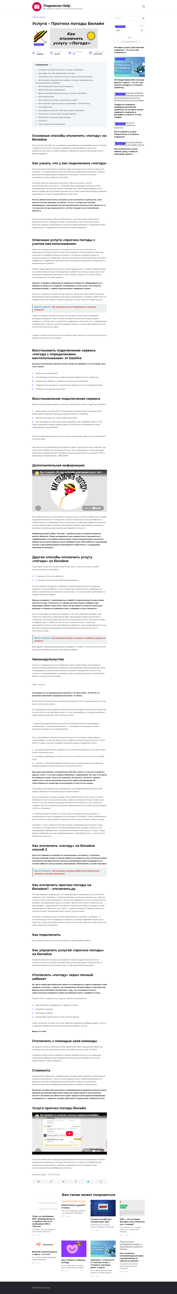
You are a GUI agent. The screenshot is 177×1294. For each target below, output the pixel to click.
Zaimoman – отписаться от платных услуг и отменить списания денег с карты (102, 1263)
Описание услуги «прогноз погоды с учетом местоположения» (65, 77)
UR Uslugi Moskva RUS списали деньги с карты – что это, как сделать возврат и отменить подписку (129, 84)
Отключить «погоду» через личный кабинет (57, 114)
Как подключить (45, 107)
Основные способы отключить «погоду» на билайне (60, 70)
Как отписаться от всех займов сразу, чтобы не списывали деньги (126, 151)
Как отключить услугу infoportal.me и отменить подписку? (126, 134)
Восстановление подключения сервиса (55, 86)
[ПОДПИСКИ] (129, 43)
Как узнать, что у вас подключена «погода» (56, 73)
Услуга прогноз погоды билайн (51, 124)
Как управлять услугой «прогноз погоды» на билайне (61, 110)
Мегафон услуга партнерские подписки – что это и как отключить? (129, 49)
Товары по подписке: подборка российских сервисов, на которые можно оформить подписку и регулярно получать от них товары (128, 110)
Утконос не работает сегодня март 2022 (101, 1220)
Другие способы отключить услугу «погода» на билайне (62, 93)
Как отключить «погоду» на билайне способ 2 (57, 100)
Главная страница (39, 17)
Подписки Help (57, 6)
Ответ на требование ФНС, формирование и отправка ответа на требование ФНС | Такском (43, 1221)
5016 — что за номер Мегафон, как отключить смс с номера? (132, 1221)
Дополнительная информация (51, 90)
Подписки (39, 44)
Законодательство (46, 97)
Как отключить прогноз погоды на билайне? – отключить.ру (64, 103)
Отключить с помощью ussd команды (54, 117)
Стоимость (42, 121)
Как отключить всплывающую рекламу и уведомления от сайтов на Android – (131, 1257)
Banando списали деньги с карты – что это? (44, 1253)
